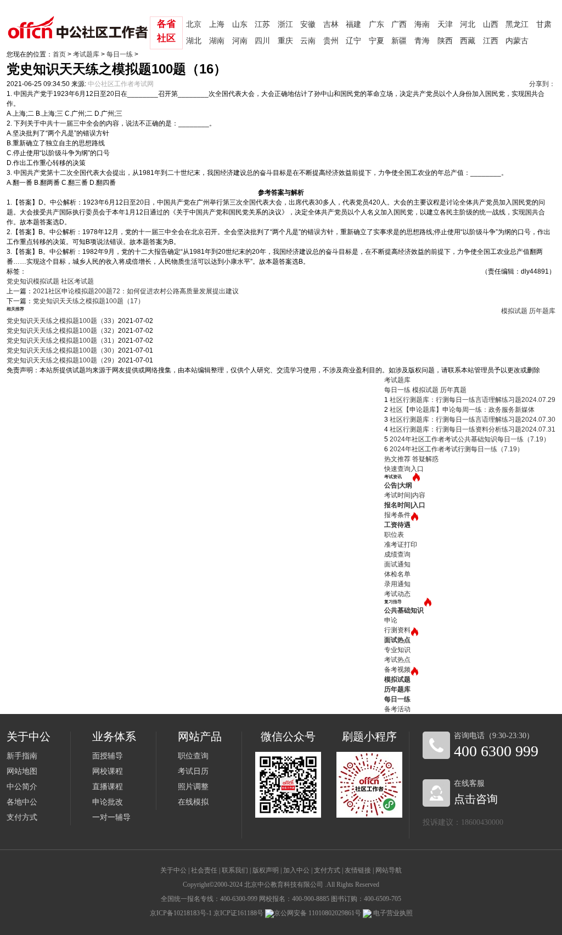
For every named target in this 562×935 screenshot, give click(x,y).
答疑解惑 (425, 459)
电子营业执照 (392, 913)
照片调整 (193, 787)
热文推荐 (397, 459)
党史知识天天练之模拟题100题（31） (62, 340)
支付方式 (22, 817)
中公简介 (22, 787)
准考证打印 (400, 544)
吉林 (331, 24)
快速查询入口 (404, 469)
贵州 (331, 41)
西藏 (467, 41)
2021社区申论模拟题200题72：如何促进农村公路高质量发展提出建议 (136, 291)
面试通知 (397, 564)
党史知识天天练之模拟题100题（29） (62, 360)
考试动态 (397, 594)
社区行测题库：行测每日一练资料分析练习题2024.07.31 (472, 429)
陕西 (445, 41)
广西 (399, 24)
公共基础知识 (404, 610)
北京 (193, 24)
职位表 (394, 535)
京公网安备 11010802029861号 (317, 913)
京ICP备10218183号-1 (181, 913)
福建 (353, 24)
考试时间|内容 (404, 495)
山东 (240, 24)
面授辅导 (107, 756)
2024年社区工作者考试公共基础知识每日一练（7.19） (470, 439)
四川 (262, 41)
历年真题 (453, 390)
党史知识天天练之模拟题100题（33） (62, 321)
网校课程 (107, 771)
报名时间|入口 (404, 505)
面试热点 (397, 640)
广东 (376, 24)
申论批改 (107, 802)
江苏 (262, 24)
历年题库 (542, 311)
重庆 (285, 41)
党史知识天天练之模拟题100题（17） (88, 301)
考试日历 (193, 771)
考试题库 (86, 54)
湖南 (216, 41)
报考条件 (397, 515)
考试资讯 (393, 476)
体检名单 (397, 574)
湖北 (193, 41)
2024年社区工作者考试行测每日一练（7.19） (457, 449)
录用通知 (397, 584)
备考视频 (397, 669)
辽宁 (353, 41)
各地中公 (22, 802)
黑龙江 (517, 24)
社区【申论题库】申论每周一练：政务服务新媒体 (462, 409)
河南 (240, 41)
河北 (467, 24)
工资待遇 (397, 525)
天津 (445, 24)
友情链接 (358, 870)
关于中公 (173, 870)
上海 (216, 24)
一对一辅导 (111, 817)
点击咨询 (476, 799)
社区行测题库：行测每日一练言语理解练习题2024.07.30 (472, 419)
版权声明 (265, 870)
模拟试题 (514, 311)
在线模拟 (193, 802)
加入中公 (296, 870)
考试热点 (397, 660)
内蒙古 (517, 41)
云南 (308, 41)
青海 (422, 41)
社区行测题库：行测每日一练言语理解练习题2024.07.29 (472, 400)
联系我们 (235, 870)
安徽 (308, 24)
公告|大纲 (398, 485)
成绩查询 (397, 554)
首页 (59, 54)
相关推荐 (15, 309)
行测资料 (397, 630)
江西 (490, 41)
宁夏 (376, 41)
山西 (490, 24)
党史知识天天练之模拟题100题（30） (62, 350)
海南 (422, 24)
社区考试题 (77, 281)
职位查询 (193, 756)
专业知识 (397, 650)
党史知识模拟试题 (33, 281)
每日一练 (119, 54)
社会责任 (204, 870)
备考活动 (397, 709)
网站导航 (388, 870)
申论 (390, 620)
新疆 (399, 41)
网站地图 (22, 771)
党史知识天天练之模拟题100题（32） (62, 331)
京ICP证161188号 (238, 913)
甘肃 (544, 24)
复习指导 (393, 601)
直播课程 (107, 787)
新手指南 (22, 756)
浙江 (285, 24)
